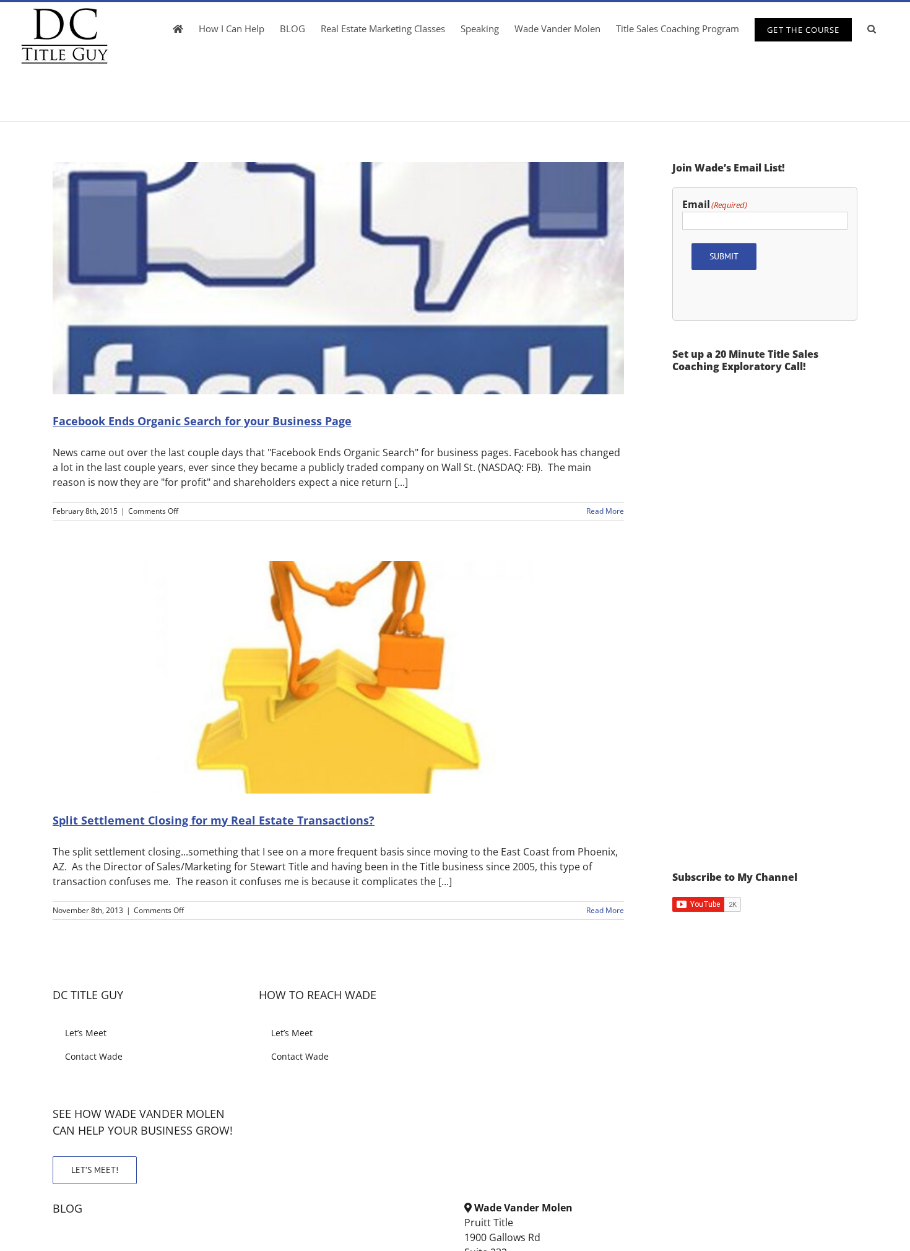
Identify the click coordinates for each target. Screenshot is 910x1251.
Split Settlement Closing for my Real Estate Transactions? (214, 820)
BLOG (67, 1208)
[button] (871, 28)
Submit (724, 256)
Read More (605, 511)
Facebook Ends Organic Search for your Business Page (202, 420)
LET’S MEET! (94, 1169)
